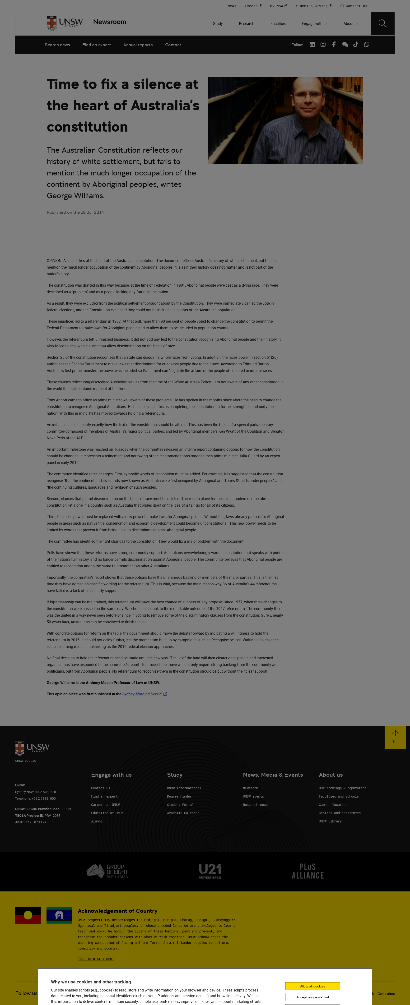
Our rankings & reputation (342, 788)
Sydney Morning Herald (145, 694)
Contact (173, 44)
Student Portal (180, 804)
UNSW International (184, 788)
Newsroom (250, 788)
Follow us (26, 993)
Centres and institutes (340, 813)
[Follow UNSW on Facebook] (333, 44)
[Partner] (107, 23)
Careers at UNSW (105, 804)
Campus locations (334, 804)
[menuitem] (218, 23)
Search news (57, 44)
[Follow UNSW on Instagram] (323, 44)
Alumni (96, 821)
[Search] (383, 23)
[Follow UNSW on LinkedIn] (312, 44)
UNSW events (253, 796)
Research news (255, 804)
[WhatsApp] (366, 44)
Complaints (386, 994)
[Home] (65, 23)
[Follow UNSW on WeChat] (344, 44)
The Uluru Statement (96, 958)
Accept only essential (313, 997)
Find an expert (96, 44)
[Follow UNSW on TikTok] (355, 44)
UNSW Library (330, 821)
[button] (395, 737)
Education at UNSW (107, 813)
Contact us (100, 788)
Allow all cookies (312, 986)
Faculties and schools (339, 796)
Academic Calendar (183, 813)
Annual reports (138, 44)
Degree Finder (179, 796)
